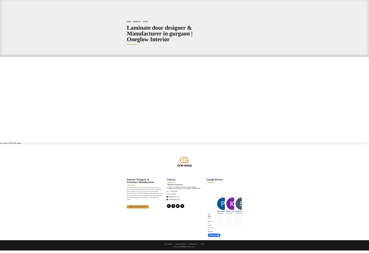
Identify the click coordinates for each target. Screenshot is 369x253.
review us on (213, 235)
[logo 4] (184, 161)
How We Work (168, 244)
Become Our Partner (181, 244)
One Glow (209, 216)
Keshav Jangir (231, 211)
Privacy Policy (193, 244)
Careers (202, 244)
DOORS (145, 22)
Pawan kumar (221, 211)
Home (129, 22)
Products (137, 22)
